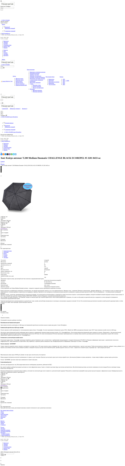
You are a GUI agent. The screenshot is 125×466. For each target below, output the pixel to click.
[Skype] (13, 154)
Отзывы (5, 254)
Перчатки (3, 417)
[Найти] (2, 10)
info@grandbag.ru (6, 33)
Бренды (2, 421)
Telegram (5, 42)
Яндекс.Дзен (6, 46)
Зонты (2, 411)
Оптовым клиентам (5, 431)
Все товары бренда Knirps (7, 410)
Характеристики (7, 251)
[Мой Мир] (5, 154)
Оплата (5, 256)
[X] (7, 154)
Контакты (3, 432)
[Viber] (9, 154)
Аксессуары (4, 415)
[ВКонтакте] (1, 154)
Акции (2, 423)
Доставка (5, 257)
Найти (2, 455)
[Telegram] (15, 154)
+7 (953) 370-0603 (5, 20)
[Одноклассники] (3, 154)
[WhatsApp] (11, 154)
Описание (5, 252)
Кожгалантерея (4, 414)
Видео (5, 253)
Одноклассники (7, 45)
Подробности (4, 228)
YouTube (5, 43)
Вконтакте (6, 41)
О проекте (3, 424)
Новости (3, 422)
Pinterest (5, 47)
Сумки (2, 413)
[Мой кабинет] (1, 101)
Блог (2, 418)
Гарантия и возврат (5, 430)
